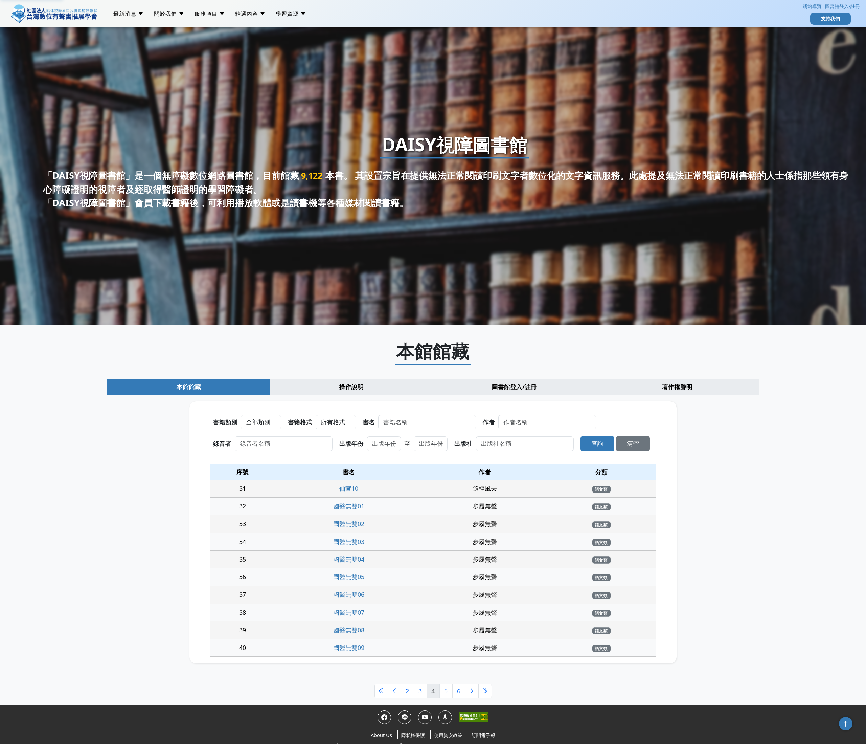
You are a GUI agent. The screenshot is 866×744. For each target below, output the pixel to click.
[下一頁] (472, 691)
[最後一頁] (485, 691)
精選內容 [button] (247, 13)
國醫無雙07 (348, 612)
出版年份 (351, 443)
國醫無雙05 (348, 577)
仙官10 (348, 488)
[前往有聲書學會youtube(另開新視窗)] (425, 717)
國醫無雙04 (348, 559)
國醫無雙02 (348, 524)
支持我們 (830, 18)
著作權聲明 (677, 386)
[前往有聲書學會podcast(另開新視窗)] (445, 717)
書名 (369, 422)
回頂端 (845, 723)
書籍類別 (225, 422)
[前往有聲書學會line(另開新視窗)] (404, 717)
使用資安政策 (448, 735)
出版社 (463, 443)
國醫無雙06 (348, 594)
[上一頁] (394, 691)
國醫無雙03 (348, 542)
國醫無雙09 (348, 647)
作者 (489, 422)
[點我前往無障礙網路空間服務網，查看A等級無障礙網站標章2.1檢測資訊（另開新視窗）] (473, 717)
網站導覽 (811, 6)
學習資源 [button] (288, 13)
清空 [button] (633, 443)
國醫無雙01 (348, 506)
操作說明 (351, 386)
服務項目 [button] (207, 13)
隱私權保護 (413, 735)
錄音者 (222, 443)
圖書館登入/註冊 (842, 6)
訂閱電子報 (483, 735)
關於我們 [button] (166, 13)
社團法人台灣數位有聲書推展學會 (54, 13)
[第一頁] (381, 691)
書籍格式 (300, 422)
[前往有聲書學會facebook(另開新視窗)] (384, 717)
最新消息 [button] (125, 13)
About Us (381, 735)
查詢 (597, 443)
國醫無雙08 (348, 630)
